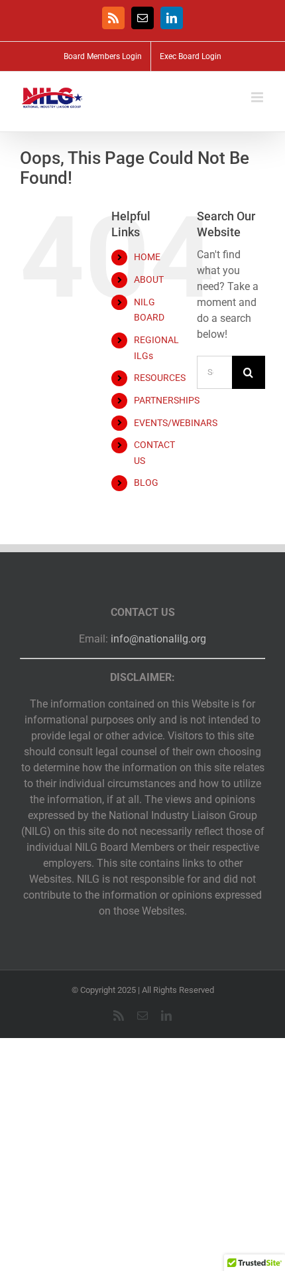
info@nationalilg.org (158, 639)
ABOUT (149, 279)
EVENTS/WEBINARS (175, 422)
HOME (147, 257)
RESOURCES (160, 377)
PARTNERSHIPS (167, 400)
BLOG (146, 482)
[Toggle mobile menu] (258, 97)
